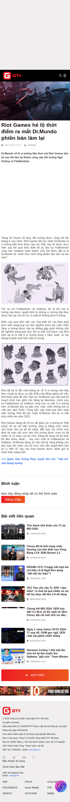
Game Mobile (32, 787)
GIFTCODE (31, 793)
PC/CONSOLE (10, 787)
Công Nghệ (53, 781)
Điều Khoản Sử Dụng (14, 761)
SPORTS (7, 793)
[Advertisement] (35, 35)
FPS (49, 787)
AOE (5, 781)
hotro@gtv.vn (34, 750)
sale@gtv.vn (14, 775)
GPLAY (28, 781)
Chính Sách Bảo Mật (13, 766)
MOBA (50, 793)
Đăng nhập (13, 499)
